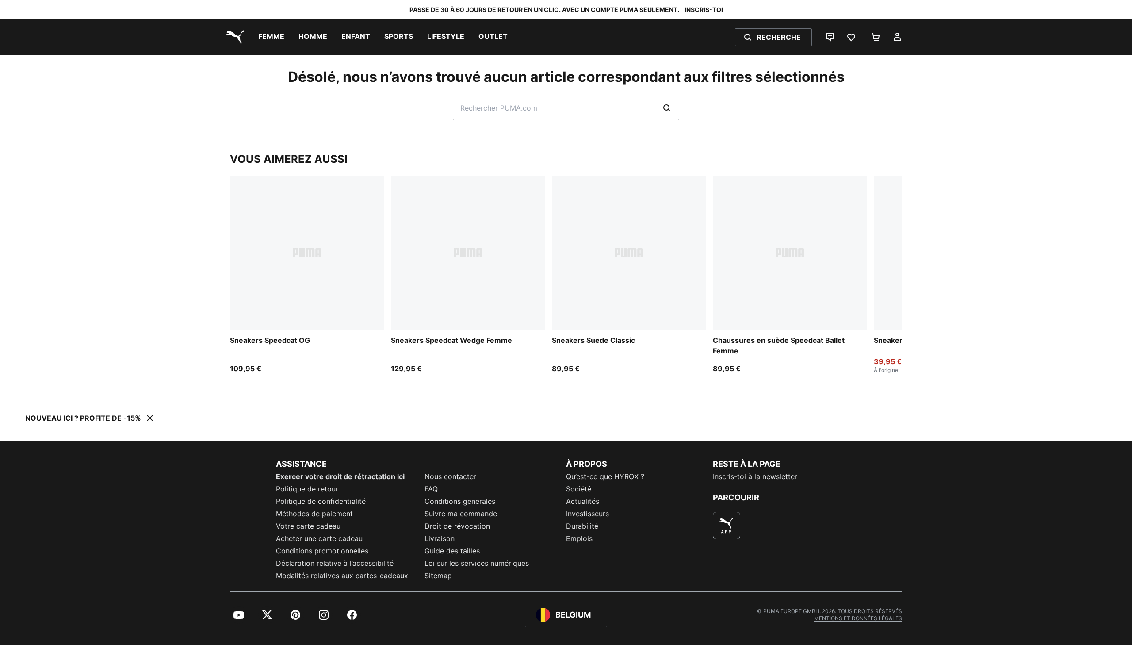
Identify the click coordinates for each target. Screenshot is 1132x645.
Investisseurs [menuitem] (587, 513)
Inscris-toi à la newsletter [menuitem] (755, 476)
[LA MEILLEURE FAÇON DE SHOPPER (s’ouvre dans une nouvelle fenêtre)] (726, 525)
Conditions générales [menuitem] (459, 501)
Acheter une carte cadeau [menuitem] (319, 538)
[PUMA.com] (233, 37)
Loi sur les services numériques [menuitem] (476, 563)
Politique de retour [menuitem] (307, 488)
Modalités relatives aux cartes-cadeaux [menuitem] (342, 575)
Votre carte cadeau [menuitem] (308, 526)
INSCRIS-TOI (704, 9)
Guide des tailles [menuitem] (452, 550)
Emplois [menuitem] (579, 538)
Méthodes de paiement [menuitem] (314, 513)
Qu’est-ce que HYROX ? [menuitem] (605, 476)
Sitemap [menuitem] (438, 575)
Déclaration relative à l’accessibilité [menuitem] (335, 563)
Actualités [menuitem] (582, 501)
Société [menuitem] (578, 488)
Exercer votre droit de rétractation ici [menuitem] (340, 476)
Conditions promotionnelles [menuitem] (322, 550)
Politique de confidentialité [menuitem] (321, 501)
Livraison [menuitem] (439, 538)
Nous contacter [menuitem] (450, 476)
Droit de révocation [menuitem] (457, 526)
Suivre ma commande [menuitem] (460, 513)
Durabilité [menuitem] (582, 526)
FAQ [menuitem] (431, 488)
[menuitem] (271, 37)
